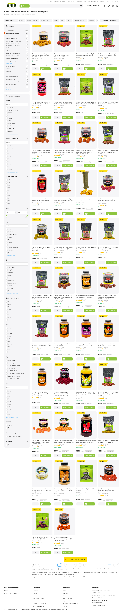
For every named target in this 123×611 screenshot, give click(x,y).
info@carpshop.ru (97, 602)
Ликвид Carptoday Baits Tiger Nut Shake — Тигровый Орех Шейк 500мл (63, 490)
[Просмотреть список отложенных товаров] (108, 6)
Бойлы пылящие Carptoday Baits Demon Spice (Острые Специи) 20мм (108, 394)
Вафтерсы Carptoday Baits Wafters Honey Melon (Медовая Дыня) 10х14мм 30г (41, 490)
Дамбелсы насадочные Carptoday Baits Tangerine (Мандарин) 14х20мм (64, 539)
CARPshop (64, 609)
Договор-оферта (38, 606)
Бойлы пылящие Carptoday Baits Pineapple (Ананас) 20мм (108, 248)
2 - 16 (116, 565)
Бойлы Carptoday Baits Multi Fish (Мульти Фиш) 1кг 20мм (42, 538)
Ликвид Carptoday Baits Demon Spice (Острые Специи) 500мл (86, 441)
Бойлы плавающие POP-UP (17, 41)
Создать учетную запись (11, 593)
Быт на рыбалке (17, 79)
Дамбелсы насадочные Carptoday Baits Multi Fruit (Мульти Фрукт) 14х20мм (106, 490)
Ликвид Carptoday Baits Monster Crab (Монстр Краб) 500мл (86, 344)
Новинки (80, 1)
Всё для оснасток (17, 84)
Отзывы (35, 591)
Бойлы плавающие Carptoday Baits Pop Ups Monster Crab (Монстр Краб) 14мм (41, 442)
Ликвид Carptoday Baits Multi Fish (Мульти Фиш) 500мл (41, 103)
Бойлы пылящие (17, 48)
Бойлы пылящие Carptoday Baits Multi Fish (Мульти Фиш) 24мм (64, 151)
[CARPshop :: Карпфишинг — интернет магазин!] (11, 5)
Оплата (108, 1)
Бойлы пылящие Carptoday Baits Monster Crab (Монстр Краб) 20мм (108, 152)
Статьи (65, 591)
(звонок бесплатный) (104, 595)
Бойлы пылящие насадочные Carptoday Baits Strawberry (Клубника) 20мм (107, 200)
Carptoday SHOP (17, 66)
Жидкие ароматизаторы (17, 53)
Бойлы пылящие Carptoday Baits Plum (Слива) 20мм (86, 248)
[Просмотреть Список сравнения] (104, 6)
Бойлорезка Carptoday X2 (84, 199)
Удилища (17, 71)
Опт (85, 1)
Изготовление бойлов (17, 56)
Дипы (17, 50)
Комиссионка (71, 1)
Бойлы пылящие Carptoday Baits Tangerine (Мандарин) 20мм (86, 54)
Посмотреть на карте (98, 605)
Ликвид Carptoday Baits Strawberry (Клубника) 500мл (41, 199)
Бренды (56, 1)
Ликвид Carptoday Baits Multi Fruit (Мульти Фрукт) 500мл (107, 344)
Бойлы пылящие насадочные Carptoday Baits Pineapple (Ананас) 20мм (41, 249)
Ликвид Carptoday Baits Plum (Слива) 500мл (63, 344)
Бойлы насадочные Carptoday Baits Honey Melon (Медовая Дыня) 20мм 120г (41, 55)
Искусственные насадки (17, 58)
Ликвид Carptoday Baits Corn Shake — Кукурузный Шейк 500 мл (85, 394)
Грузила (17, 87)
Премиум (49, 1)
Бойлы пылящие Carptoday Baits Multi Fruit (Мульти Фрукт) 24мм (64, 199)
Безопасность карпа (17, 76)
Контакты (65, 596)
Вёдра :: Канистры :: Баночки (17, 82)
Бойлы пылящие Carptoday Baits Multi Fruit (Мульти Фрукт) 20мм (64, 103)
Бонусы (62, 1)
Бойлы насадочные (17, 38)
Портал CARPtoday (68, 601)
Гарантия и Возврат (39, 603)
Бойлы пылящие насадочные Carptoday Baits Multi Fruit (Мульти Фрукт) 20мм (85, 152)
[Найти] (81, 5)
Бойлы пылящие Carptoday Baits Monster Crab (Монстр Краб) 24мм (108, 103)
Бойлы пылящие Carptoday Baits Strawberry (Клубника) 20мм (108, 54)
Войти (6, 591)
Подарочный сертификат (96, 1)
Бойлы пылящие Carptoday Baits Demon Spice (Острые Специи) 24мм (42, 297)
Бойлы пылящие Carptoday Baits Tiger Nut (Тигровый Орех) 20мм (86, 103)
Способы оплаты (38, 598)
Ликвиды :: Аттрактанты (17, 61)
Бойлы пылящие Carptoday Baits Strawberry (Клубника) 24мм (64, 248)
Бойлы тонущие (17, 36)
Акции (35, 593)
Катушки (17, 69)
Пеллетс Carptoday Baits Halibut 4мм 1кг (86, 489)
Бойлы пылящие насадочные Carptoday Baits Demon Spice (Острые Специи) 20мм (107, 297)
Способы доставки (39, 601)
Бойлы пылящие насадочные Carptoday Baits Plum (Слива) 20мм (41, 152)
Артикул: (34, 58)
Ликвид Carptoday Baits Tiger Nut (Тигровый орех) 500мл (85, 296)
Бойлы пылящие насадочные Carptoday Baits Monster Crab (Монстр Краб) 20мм (63, 297)
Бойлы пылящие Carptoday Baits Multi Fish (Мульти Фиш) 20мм (42, 344)
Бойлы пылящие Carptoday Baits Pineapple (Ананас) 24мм (108, 441)
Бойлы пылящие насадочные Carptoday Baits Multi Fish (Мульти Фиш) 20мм (63, 55)
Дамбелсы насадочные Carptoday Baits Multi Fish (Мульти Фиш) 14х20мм (62, 394)
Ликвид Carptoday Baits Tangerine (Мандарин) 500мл (41, 393)
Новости (36, 596)
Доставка (115, 1)
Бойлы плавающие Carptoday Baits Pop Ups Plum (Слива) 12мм (64, 441)
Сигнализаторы (17, 74)
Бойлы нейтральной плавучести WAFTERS (17, 44)
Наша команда (67, 598)
